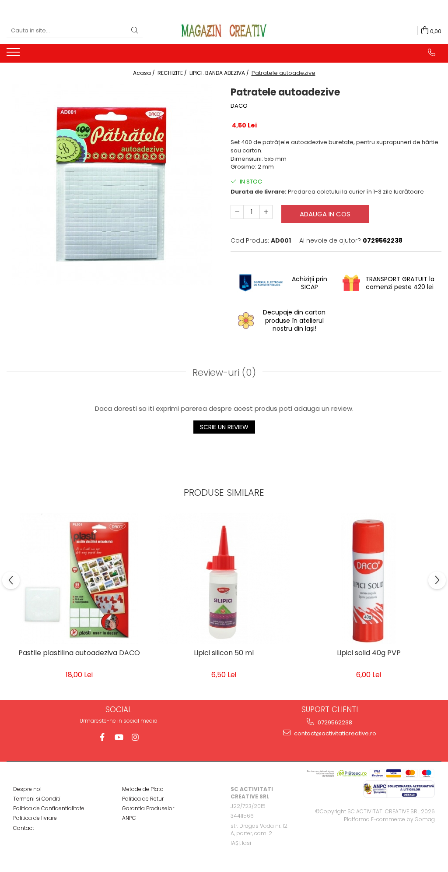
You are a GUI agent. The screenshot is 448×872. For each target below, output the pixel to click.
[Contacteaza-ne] (431, 52)
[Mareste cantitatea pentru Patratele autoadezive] (266, 212)
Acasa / (144, 73)
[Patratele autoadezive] (112, 184)
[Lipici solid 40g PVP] (368, 578)
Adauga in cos (325, 214)
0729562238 (334, 722)
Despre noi (27, 789)
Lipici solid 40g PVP (369, 653)
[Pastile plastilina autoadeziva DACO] (79, 578)
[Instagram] (135, 737)
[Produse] (14, 54)
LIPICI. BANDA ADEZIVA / (219, 73)
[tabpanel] (112, 184)
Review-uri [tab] (224, 372)
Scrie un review (224, 427)
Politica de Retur (143, 798)
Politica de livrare (35, 818)
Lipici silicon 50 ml (224, 653)
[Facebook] (102, 737)
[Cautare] (135, 31)
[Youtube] (118, 737)
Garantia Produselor (148, 808)
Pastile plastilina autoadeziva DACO (79, 653)
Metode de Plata (143, 789)
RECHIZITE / (173, 73)
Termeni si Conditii (37, 798)
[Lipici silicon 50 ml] (224, 578)
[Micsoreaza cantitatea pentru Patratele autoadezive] (237, 212)
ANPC (129, 818)
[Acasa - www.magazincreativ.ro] (224, 31)
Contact (23, 828)
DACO (239, 106)
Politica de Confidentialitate (48, 808)
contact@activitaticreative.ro (334, 733)
